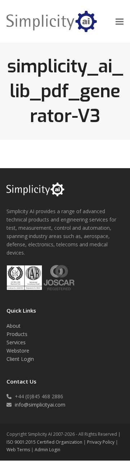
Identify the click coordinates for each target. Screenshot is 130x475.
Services (16, 342)
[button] (120, 21)
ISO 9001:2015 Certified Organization (44, 442)
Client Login (20, 358)
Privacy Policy (100, 442)
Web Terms (18, 450)
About (13, 325)
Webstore (17, 350)
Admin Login (47, 450)
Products (16, 334)
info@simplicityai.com (40, 404)
